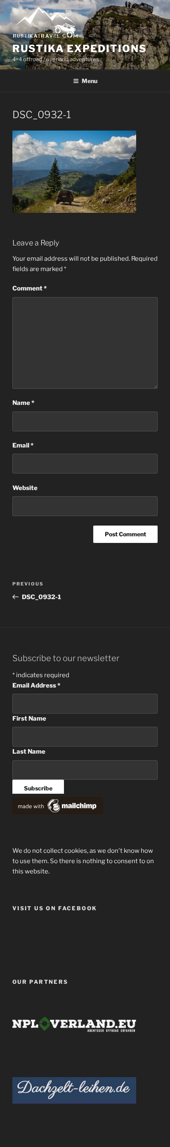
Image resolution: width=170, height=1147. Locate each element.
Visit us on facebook (54, 908)
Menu (89, 80)
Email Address (36, 685)
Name (23, 403)
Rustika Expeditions (79, 49)
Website (25, 488)
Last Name (28, 751)
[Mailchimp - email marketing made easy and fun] (57, 812)
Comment (29, 288)
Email (22, 445)
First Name (29, 718)
